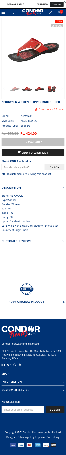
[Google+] (9, 364)
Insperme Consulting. (47, 437)
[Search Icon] (12, 12)
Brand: (5, 116)
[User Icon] (50, 12)
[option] (33, 49)
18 (8, 174)
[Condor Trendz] (33, 332)
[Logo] (32, 12)
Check (54, 167)
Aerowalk (26, 116)
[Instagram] (14, 364)
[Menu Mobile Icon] (3, 12)
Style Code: (8, 120)
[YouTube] (20, 364)
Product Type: (10, 125)
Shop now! (56, 4)
